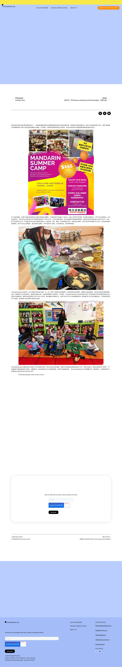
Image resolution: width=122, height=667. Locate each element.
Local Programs (42, 8)
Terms (28, 658)
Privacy (33, 658)
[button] (100, 113)
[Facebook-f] (96, 651)
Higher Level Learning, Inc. (18, 658)
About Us (73, 8)
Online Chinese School (59, 8)
